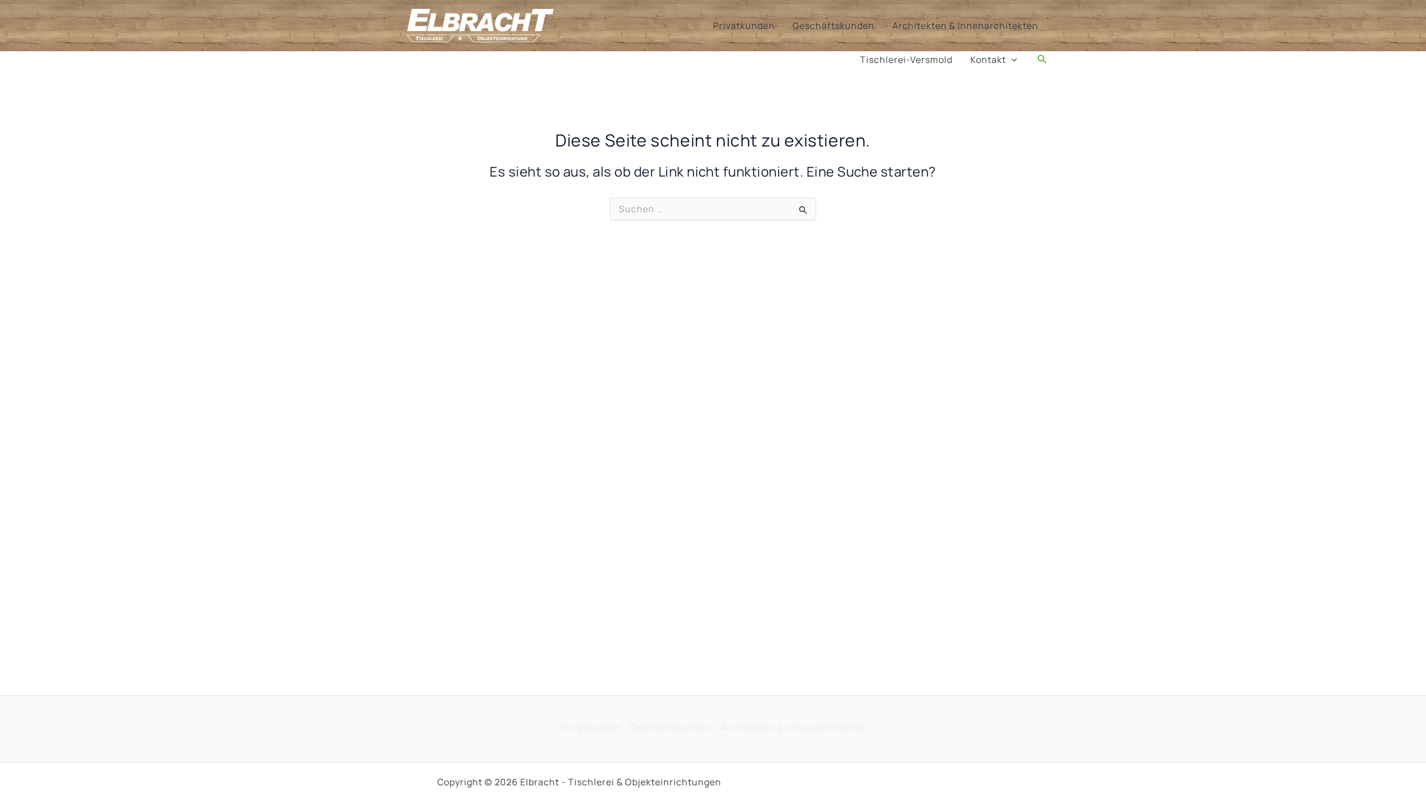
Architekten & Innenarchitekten (965, 25)
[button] (1011, 59)
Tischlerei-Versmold (906, 59)
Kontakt (988, 59)
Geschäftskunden (834, 25)
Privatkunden (744, 25)
